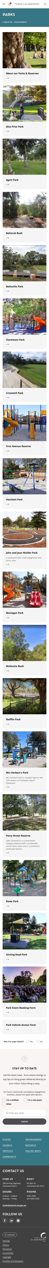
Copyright (7, 1257)
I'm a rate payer (35, 1100)
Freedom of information (13, 1261)
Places (7, 1139)
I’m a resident (12, 1100)
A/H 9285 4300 (33, 1198)
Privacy (6, 1245)
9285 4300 (31, 1196)
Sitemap (6, 1241)
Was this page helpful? (14, 1041)
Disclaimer (7, 1249)
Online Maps (33, 1151)
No (41, 1041)
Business (30, 1145)
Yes (31, 1041)
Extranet (11, 1235)
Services (8, 1151)
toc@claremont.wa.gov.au (14, 1205)
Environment (33, 1139)
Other (8, 1104)
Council (8, 1145)
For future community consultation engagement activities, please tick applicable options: (24, 1093)
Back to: (8, 22)
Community (9, 1157)
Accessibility (8, 1253)
